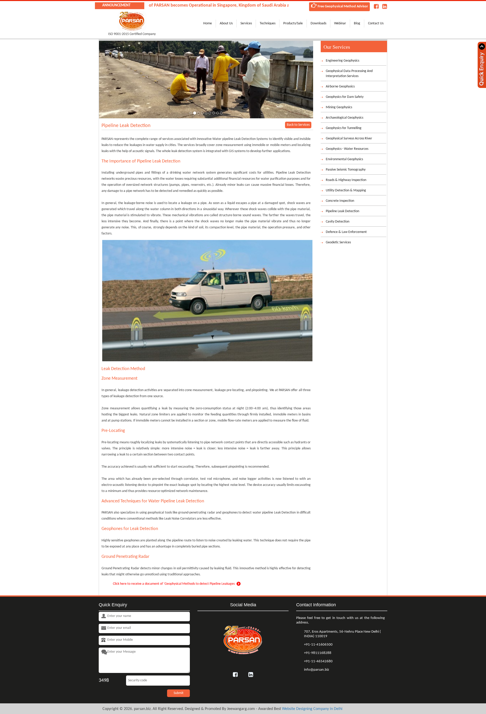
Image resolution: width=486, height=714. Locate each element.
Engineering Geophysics (342, 61)
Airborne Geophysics (340, 86)
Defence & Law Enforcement (346, 232)
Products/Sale (293, 23)
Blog (357, 23)
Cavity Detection (337, 222)
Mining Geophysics (339, 107)
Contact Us (375, 23)
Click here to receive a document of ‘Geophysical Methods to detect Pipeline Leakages (174, 584)
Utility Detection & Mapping (346, 190)
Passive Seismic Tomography (346, 170)
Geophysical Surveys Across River (349, 138)
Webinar (340, 23)
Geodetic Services (338, 242)
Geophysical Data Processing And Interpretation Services (349, 73)
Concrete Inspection (340, 201)
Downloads (318, 23)
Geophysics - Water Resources (347, 149)
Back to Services (298, 125)
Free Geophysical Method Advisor (342, 6)
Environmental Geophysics (344, 159)
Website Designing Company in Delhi (312, 709)
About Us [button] (226, 23)
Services (246, 23)
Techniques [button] (267, 23)
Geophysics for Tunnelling (343, 128)
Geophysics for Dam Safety (344, 97)
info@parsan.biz (316, 670)
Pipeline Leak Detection (342, 211)
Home (207, 23)
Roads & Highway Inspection (346, 180)
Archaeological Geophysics (344, 118)
